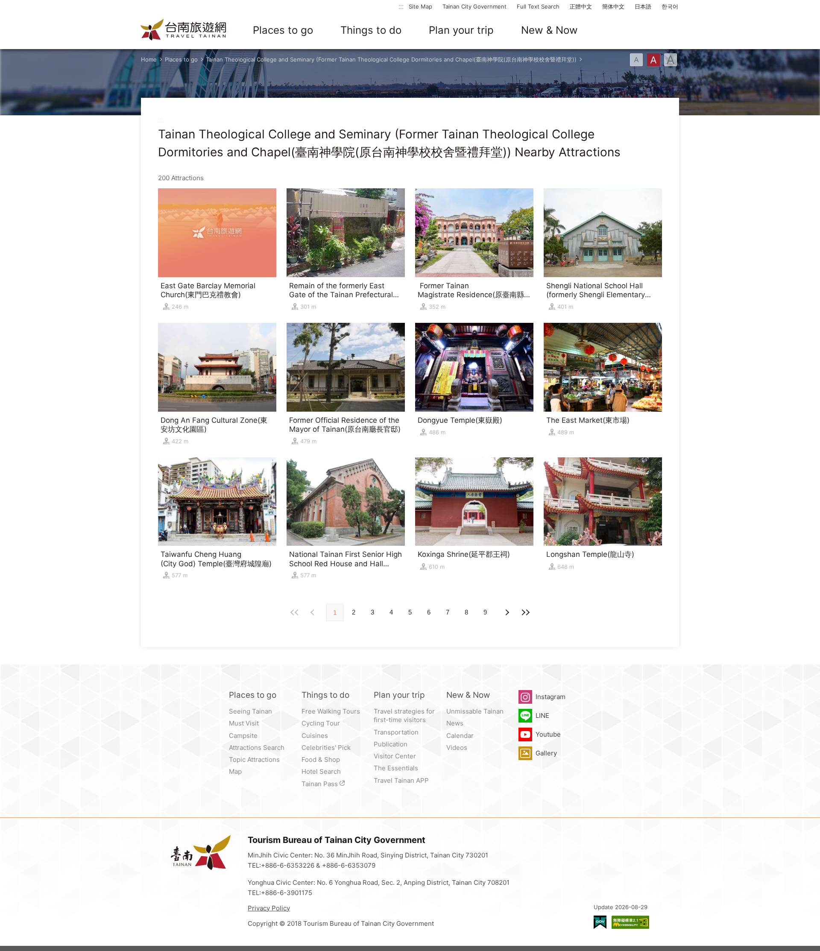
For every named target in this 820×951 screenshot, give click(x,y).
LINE (542, 715)
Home (149, 59)
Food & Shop (321, 759)
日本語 (643, 6)
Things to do (370, 30)
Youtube (548, 734)
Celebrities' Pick (326, 747)
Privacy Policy (269, 908)
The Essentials (396, 768)
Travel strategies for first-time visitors (404, 715)
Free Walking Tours (331, 711)
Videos (456, 747)
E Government (600, 922)
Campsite (243, 736)
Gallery (546, 753)
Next (313, 612)
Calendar (460, 736)
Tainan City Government (474, 6)
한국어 (670, 6)
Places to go (283, 30)
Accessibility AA (630, 922)
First (294, 612)
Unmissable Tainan (475, 711)
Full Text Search (538, 6)
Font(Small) (636, 59)
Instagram (550, 697)
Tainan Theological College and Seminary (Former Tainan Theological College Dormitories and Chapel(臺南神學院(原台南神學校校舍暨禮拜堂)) (391, 59)
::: (401, 6)
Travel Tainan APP (401, 780)
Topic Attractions (254, 759)
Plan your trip (461, 30)
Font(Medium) (653, 59)
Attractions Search (256, 747)
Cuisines (315, 736)
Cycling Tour (321, 723)
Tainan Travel (184, 30)
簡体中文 (613, 6)
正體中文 (581, 6)
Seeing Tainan (250, 711)
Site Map (420, 6)
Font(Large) (670, 59)
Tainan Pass (320, 784)
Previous (506, 612)
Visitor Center (395, 756)
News (454, 723)
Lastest (525, 612)
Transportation (396, 732)
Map (235, 771)
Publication (390, 744)
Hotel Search (321, 771)
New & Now (549, 30)
